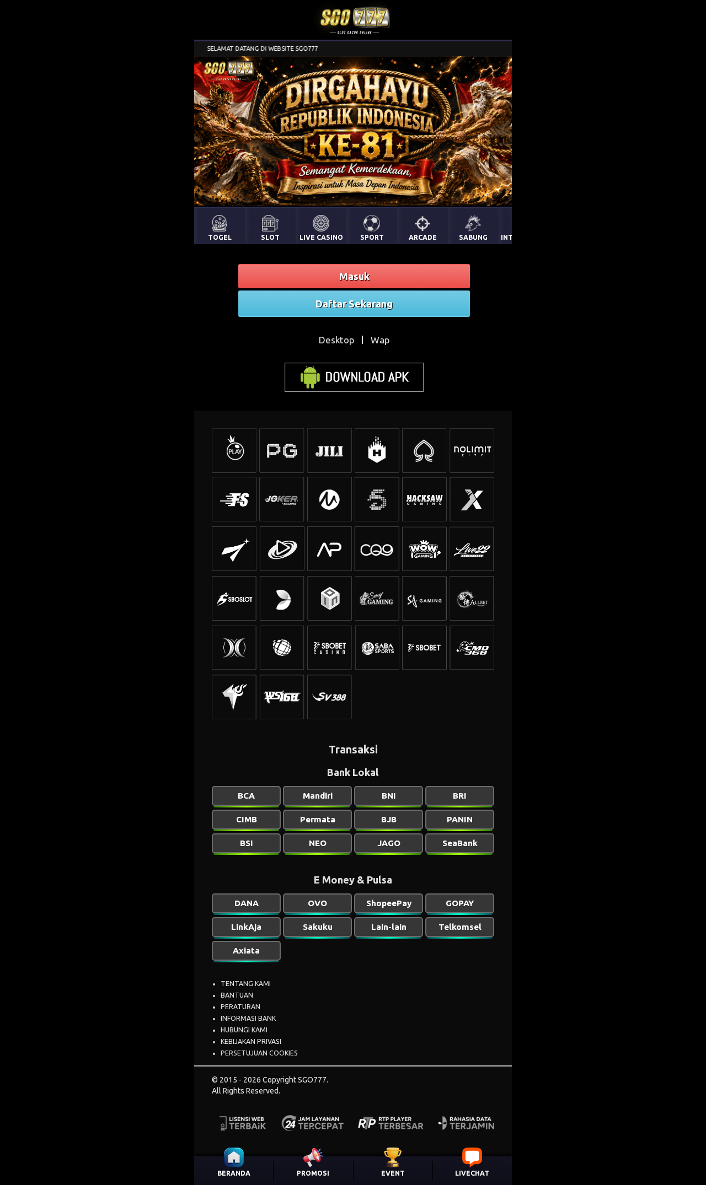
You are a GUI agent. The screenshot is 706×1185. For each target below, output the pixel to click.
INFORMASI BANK (248, 1018)
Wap (380, 340)
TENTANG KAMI (246, 983)
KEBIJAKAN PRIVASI (251, 1041)
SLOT (270, 237)
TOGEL (220, 237)
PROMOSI (313, 1173)
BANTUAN (237, 995)
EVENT (393, 1173)
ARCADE (423, 237)
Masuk (354, 276)
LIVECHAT (472, 1173)
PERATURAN (240, 1006)
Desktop (336, 340)
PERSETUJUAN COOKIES (259, 1053)
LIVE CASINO (321, 237)
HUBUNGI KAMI (244, 1029)
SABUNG (473, 237)
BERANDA (233, 1173)
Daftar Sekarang (354, 303)
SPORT (372, 237)
